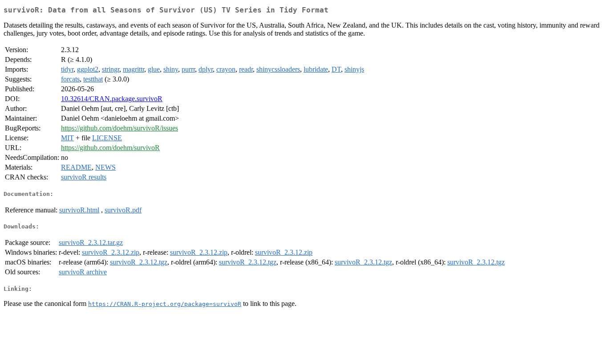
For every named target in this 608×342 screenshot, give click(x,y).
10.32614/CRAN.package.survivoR (111, 98)
